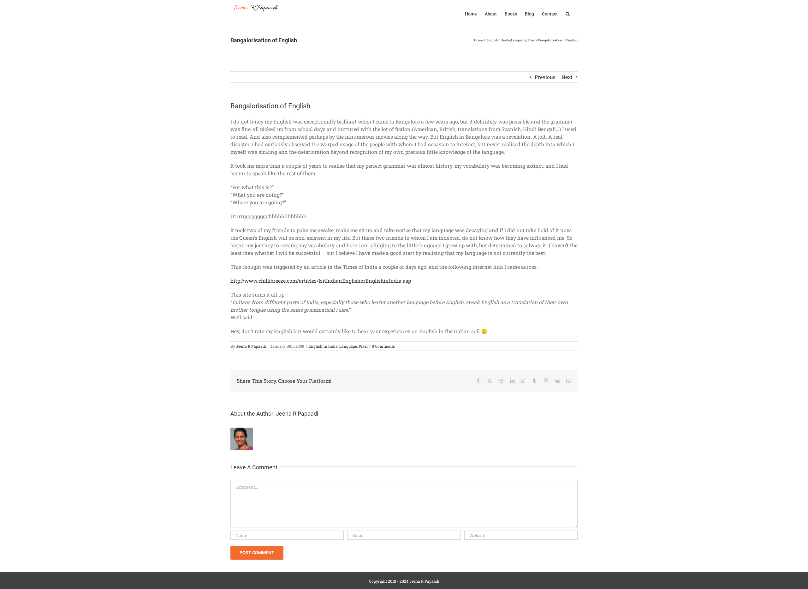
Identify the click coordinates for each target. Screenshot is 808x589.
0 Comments (383, 346)
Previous (545, 77)
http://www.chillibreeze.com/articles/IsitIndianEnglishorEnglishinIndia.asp (320, 280)
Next (567, 77)
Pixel (363, 346)
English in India (323, 346)
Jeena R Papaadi (251, 346)
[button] (568, 13)
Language (348, 346)
